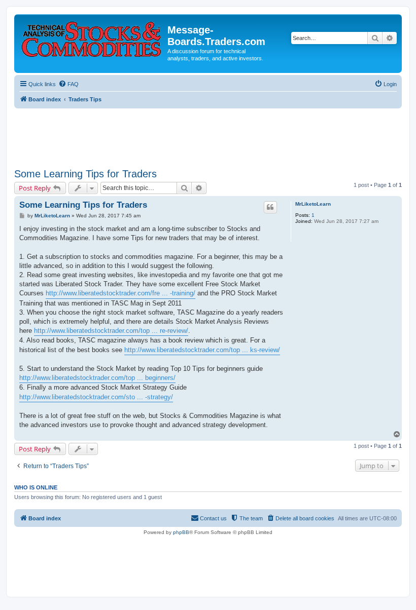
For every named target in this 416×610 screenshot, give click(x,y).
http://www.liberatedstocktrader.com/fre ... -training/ (120, 293)
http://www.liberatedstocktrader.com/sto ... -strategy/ (96, 397)
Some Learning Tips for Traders (85, 173)
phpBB (181, 532)
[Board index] (92, 37)
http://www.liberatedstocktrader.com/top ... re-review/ (111, 330)
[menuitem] (68, 84)
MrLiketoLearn (313, 204)
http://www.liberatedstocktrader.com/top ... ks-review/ (202, 350)
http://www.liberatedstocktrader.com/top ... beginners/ (97, 378)
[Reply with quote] (270, 207)
